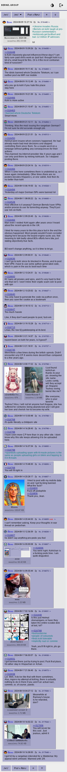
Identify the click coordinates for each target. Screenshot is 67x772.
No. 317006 (44, 691)
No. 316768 (44, 364)
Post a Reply (34, 14)
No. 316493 (44, 107)
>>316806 (32, 493)
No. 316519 (44, 165)
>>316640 (10, 294)
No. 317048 (44, 752)
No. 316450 (44, 48)
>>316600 (10, 276)
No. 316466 (44, 81)
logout (61, 5)
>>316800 (32, 488)
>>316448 (10, 52)
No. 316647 (44, 291)
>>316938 (10, 674)
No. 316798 (44, 428)
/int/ (6, 14)
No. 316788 (44, 416)
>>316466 (10, 97)
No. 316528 (44, 186)
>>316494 (10, 189)
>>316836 (38, 548)
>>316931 (10, 659)
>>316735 (10, 350)
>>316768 (10, 419)
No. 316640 (44, 255)
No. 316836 (44, 532)
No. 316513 (44, 134)
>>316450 (10, 138)
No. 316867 (44, 544)
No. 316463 (44, 69)
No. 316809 (44, 519)
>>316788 (10, 432)
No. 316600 (44, 198)
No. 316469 (44, 94)
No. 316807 (44, 477)
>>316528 (10, 202)
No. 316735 (44, 336)
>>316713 (10, 327)
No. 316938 (44, 655)
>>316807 (10, 535)
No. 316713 (44, 306)
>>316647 (10, 309)
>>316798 (10, 450)
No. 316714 (44, 324)
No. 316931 (44, 611)
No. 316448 (43, 22)
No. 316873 (44, 571)
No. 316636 (44, 216)
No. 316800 (44, 446)
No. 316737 (44, 346)
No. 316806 (44, 464)
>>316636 (10, 258)
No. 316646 (44, 273)
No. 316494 (44, 122)
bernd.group (10, 5)
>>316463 (10, 110)
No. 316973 (44, 670)
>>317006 (38, 725)
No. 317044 (44, 722)
